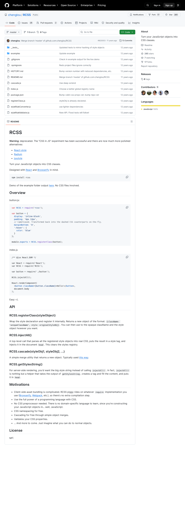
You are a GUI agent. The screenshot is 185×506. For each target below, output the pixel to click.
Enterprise (86, 5)
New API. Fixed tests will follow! (74, 112)
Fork (155, 15)
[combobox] (100, 32)
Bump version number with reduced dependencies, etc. (85, 71)
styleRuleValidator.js (20, 112)
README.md (17, 77)
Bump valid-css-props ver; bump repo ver (79, 95)
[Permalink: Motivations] (7, 385)
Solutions (33, 5)
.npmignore (16, 65)
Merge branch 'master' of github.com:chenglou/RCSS (46, 40)
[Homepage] (7, 5)
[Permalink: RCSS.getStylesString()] (7, 364)
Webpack (37, 395)
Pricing (102, 5)
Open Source (68, 5)
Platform (17, 5)
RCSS (27, 15)
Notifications (138, 15)
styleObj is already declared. (72, 100)
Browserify (43, 169)
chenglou (14, 15)
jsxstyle (18, 158)
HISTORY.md (17, 71)
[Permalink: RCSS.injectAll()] (7, 335)
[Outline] (131, 121)
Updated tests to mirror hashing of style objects (81, 47)
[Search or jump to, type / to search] (148, 5)
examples (15, 53)
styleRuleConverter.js (21, 106)
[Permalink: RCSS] (7, 132)
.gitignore (15, 59)
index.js (14, 89)
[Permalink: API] (7, 307)
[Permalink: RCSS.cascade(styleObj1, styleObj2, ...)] (7, 352)
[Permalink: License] (7, 430)
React (29, 169)
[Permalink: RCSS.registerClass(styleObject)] (7, 316)
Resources (50, 5)
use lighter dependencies (71, 106)
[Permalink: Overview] (7, 193)
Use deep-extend (67, 83)
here (51, 185)
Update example (67, 53)
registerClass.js (18, 100)
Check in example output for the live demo (79, 59)
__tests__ (15, 47)
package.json (17, 95)
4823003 (102, 40)
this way (83, 357)
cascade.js (16, 83)
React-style (20, 150)
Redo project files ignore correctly (75, 65)
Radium (18, 154)
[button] (127, 177)
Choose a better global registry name (76, 89)
